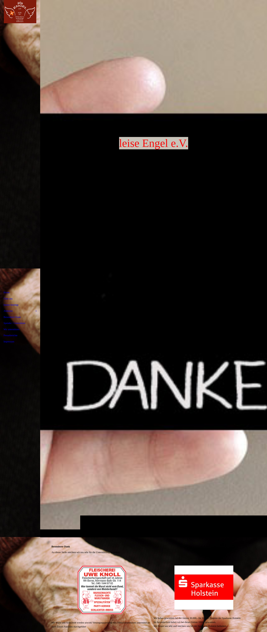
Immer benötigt (11, 305)
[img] (153, 268)
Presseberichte (10, 335)
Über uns (8, 298)
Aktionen (8, 311)
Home (7, 292)
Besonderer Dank (12, 317)
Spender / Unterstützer (14, 323)
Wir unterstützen (11, 329)
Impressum (9, 341)
